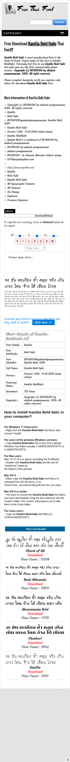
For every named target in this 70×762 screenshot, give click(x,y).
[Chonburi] (35, 634)
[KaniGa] (35, 663)
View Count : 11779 (35, 613)
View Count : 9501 (35, 671)
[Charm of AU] (35, 547)
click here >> (43, 322)
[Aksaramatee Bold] (35, 605)
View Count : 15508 (35, 555)
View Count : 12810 (35, 583)
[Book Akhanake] (35, 575)
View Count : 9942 (35, 642)
